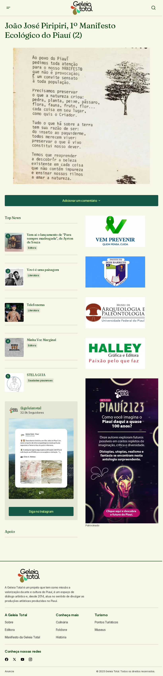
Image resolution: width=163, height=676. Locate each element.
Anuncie (9, 671)
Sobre (9, 622)
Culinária (62, 622)
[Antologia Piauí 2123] (121, 450)
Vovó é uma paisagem (43, 270)
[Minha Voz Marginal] (14, 347)
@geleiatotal (30, 408)
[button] (8, 8)
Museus (100, 630)
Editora (32, 247)
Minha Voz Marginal (41, 340)
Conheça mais (67, 615)
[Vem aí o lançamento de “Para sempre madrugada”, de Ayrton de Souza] (14, 242)
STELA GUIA (36, 375)
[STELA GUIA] (14, 382)
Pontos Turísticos (106, 622)
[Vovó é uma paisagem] (14, 277)
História (61, 637)
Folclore (61, 630)
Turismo (101, 615)
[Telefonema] (14, 312)
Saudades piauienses (40, 380)
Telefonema (36, 305)
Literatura (33, 275)
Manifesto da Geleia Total (22, 637)
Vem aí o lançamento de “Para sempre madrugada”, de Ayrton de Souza (50, 238)
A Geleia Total (16, 615)
